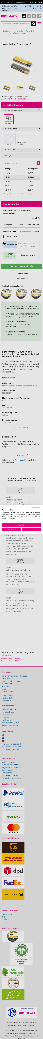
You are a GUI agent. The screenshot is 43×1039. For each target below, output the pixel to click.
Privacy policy (36, 508)
